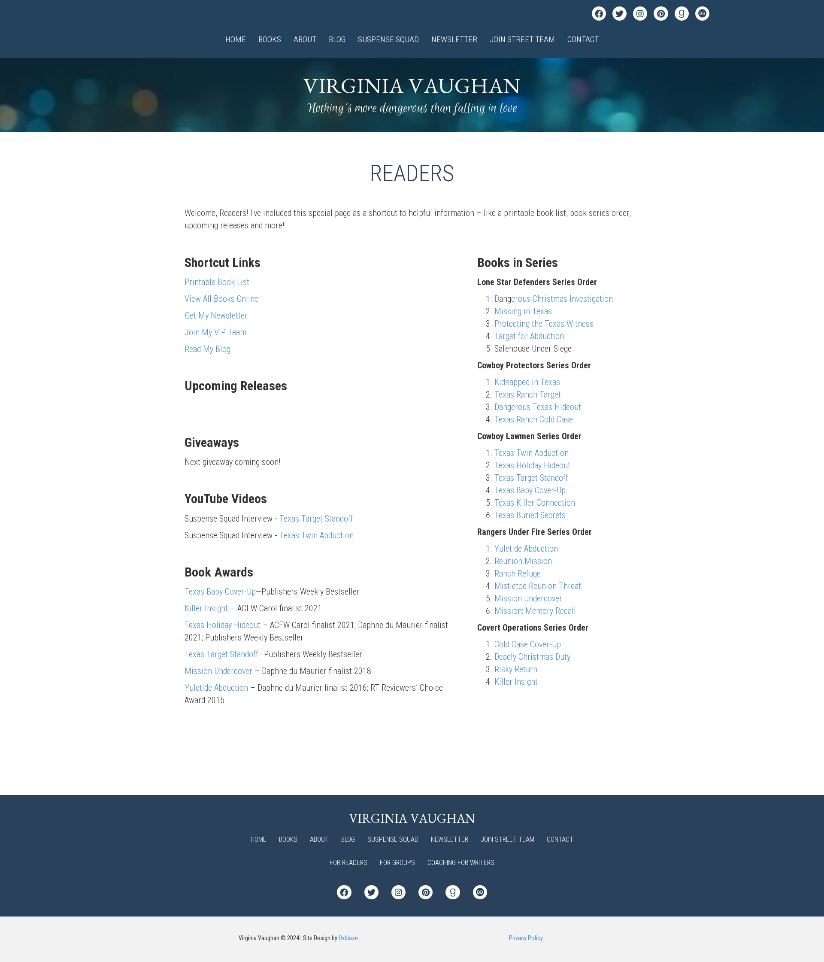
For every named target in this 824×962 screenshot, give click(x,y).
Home (235, 39)
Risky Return (515, 669)
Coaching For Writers (460, 863)
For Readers (348, 863)
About (305, 39)
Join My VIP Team (215, 332)
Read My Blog (207, 349)
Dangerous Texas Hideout (537, 407)
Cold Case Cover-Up (527, 644)
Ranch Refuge (517, 573)
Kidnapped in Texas (527, 382)
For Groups (397, 863)
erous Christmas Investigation (562, 299)
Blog (337, 39)
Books (269, 39)
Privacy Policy (526, 938)
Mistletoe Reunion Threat (537, 586)
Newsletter (454, 39)
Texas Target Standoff (316, 518)
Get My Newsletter (216, 315)
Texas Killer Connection (534, 503)
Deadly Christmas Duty (532, 657)
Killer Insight (206, 608)
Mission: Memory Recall (535, 611)
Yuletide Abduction (216, 688)
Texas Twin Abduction (316, 535)
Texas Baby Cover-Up (220, 591)
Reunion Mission (523, 561)
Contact (583, 39)
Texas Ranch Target (527, 394)
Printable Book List (217, 282)
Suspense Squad (388, 39)
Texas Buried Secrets (530, 515)
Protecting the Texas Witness (544, 324)
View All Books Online (221, 299)
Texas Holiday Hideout (223, 625)
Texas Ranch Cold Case (533, 419)
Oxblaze (348, 938)
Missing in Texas (523, 311)
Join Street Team (522, 39)
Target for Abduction (529, 336)
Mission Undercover (218, 671)
